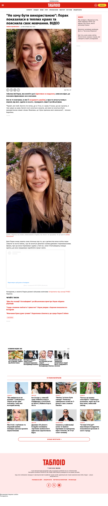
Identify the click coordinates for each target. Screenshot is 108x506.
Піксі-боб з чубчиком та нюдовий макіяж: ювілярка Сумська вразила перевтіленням (17, 428)
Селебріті (29, 10)
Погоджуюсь (4, 496)
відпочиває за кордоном (45, 94)
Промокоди (72, 480)
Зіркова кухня (53, 10)
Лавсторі (62, 10)
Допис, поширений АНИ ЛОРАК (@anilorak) (36, 285)
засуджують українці (37, 100)
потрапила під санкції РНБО (59, 292)
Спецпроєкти (77, 10)
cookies (16, 494)
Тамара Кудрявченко (12, 26)
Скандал (36, 10)
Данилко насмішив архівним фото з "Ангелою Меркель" (88, 30)
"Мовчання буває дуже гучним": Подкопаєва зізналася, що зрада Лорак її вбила (37, 313)
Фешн (41, 10)
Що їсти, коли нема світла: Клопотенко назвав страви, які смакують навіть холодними (89, 37)
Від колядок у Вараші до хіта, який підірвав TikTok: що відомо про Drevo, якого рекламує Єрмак (88, 22)
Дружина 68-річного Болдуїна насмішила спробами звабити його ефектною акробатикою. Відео (41, 429)
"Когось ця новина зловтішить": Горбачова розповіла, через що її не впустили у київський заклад (89, 401)
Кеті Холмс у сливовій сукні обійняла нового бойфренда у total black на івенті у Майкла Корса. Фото (41, 401)
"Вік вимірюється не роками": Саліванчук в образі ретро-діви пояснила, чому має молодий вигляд (15, 401)
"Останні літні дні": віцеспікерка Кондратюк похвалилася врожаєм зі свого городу (89, 428)
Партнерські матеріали (60, 480)
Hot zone (69, 10)
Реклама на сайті (37, 480)
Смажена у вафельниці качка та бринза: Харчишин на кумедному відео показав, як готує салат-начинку (65, 429)
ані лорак (10, 317)
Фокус (80, 17)
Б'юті (46, 10)
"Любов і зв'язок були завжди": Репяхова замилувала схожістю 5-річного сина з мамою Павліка (65, 401)
